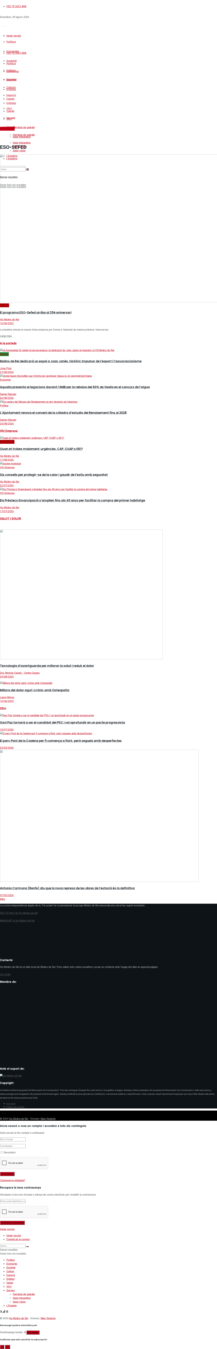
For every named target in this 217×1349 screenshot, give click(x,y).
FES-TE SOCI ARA (16, 6)
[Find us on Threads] (7, 1112)
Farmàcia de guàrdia (24, 127)
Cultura (10, 1271)
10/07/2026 (7, 730)
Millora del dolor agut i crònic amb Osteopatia (34, 690)
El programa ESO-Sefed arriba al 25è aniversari (35, 312)
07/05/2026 (7, 895)
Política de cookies (15, 1106)
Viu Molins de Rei (9, 320)
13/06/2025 (7, 701)
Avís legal (10, 1103)
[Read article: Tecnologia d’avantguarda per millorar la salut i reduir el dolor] (108, 595)
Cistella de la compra (18, 1239)
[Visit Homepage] (24, 26)
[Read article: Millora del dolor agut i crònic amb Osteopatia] (108, 683)
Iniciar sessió (13, 36)
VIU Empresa (7, 442)
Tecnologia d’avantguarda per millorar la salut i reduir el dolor (47, 666)
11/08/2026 (7, 460)
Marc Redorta (48, 1119)
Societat (4, 305)
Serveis (10, 1290)
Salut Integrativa (22, 143)
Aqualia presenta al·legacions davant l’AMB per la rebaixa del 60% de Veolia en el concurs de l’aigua (75, 387)
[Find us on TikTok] (4, 1112)
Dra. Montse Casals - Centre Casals (20, 673)
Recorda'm (10, 1152)
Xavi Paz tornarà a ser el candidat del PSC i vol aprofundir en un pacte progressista (62, 722)
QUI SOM (5, 975)
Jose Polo (6, 368)
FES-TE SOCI (7, 129)
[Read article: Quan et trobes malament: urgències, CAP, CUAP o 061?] (108, 438)
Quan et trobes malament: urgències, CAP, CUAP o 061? (41, 449)
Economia (5, 380)
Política (11, 42)
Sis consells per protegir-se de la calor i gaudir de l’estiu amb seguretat (54, 475)
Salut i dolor (19, 1302)
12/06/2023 (7, 323)
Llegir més (6, 336)
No (7, 1347)
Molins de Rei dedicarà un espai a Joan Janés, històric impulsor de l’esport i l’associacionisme (71, 361)
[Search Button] (27, 1246)
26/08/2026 (7, 398)
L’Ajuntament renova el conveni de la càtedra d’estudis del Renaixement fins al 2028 (63, 413)
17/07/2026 (7, 511)
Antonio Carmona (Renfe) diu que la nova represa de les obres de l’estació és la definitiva (67, 888)
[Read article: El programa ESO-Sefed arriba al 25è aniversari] (108, 228)
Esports (4, 354)
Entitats (10, 1279)
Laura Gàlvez (7, 697)
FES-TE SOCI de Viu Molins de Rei (19, 913)
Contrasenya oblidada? (12, 1180)
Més (2, 899)
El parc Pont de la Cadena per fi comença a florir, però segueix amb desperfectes (61, 741)
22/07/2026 (7, 486)
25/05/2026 (7, 748)
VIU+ (9, 1287)
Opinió (9, 1283)
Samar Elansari (8, 394)
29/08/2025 (7, 677)
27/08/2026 (7, 372)
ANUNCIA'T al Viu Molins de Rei (17, 921)
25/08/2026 (7, 424)
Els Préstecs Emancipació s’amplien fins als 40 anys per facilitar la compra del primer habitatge (72, 500)
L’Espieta (11, 1306)
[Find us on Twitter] (1, 1112)
